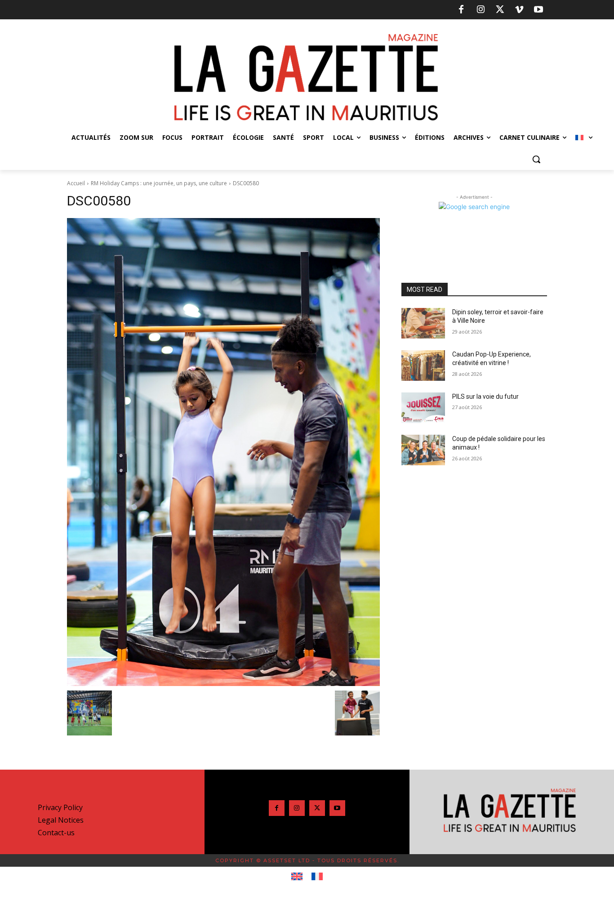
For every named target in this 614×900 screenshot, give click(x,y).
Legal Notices (61, 820)
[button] (536, 159)
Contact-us (56, 833)
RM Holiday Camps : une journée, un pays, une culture (159, 183)
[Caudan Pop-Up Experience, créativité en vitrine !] (423, 365)
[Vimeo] (519, 9)
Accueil (76, 183)
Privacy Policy (60, 807)
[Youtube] (538, 9)
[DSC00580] (223, 452)
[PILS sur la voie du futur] (423, 407)
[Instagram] (480, 9)
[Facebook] (461, 9)
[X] (499, 9)
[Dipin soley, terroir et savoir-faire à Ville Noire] (423, 323)
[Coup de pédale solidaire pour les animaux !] (423, 450)
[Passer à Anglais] (297, 876)
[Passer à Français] (317, 876)
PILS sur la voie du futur (485, 396)
